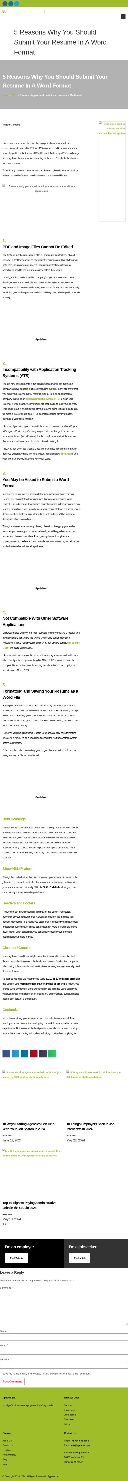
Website (4, 1359)
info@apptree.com (80, 1445)
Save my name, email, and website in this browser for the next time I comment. (47, 1373)
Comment (6, 1288)
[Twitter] (16, 3)
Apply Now (41, 339)
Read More (7, 1135)
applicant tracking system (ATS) (43, 398)
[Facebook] (5, 3)
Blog (14, 95)
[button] (123, 16)
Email (4, 1345)
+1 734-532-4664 (80, 1440)
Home (5, 95)
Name (4, 1331)
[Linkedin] (10, 3)
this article (66, 453)
